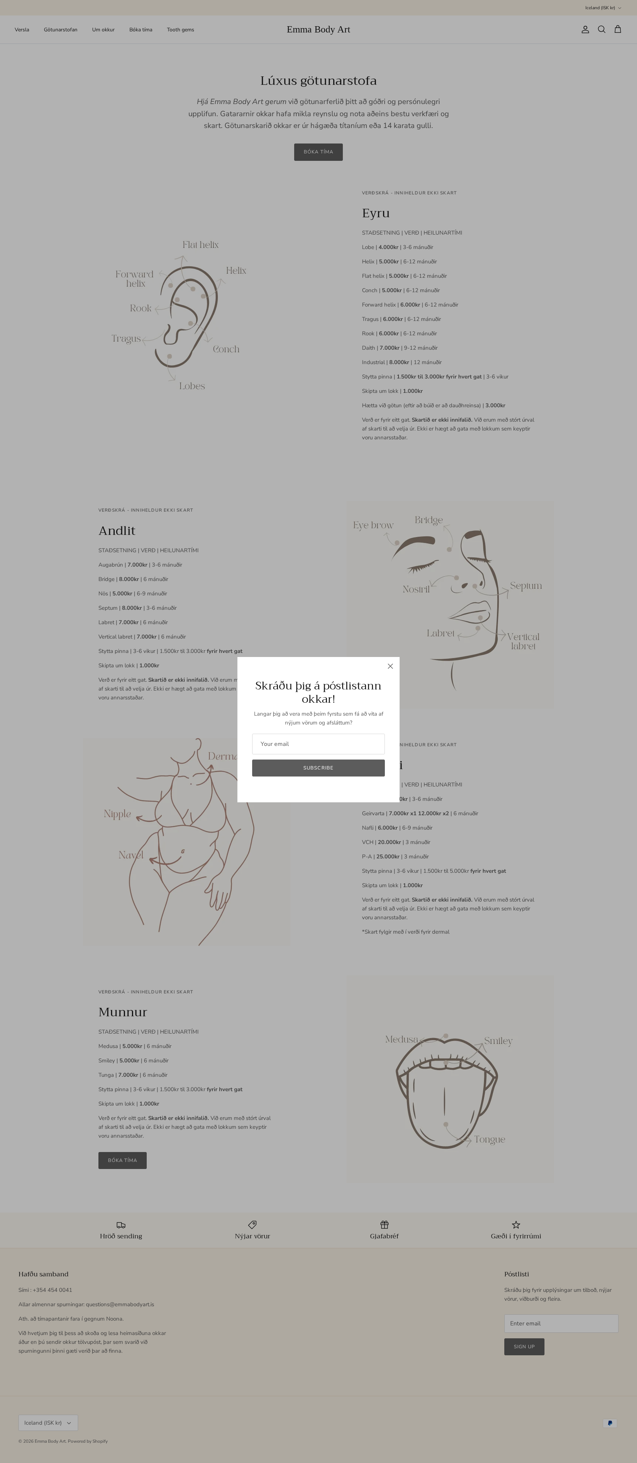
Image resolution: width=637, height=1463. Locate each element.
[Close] (390, 666)
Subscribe (318, 768)
